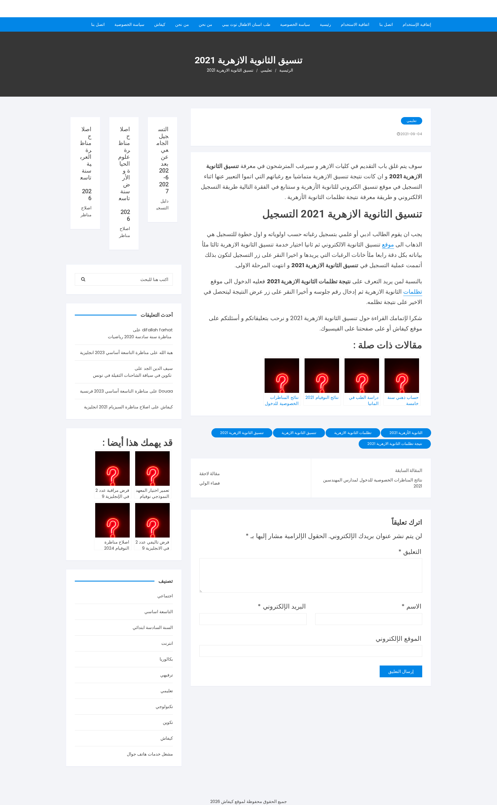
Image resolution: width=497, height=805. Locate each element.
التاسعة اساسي (158, 612)
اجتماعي (165, 596)
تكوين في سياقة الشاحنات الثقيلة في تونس (132, 375)
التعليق (409, 551)
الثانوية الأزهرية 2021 (406, 432)
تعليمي (411, 120)
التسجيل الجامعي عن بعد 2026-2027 (162, 160)
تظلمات (412, 292)
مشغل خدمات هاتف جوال (150, 754)
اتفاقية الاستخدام (355, 24)
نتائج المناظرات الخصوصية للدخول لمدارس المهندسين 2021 (372, 483)
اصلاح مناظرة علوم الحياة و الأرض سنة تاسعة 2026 (124, 174)
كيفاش (159, 24)
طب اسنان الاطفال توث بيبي (246, 24)
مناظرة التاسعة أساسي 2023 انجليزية (114, 352)
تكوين (168, 722)
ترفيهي (166, 675)
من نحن (205, 24)
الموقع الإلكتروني (398, 638)
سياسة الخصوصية (295, 24)
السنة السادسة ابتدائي (153, 627)
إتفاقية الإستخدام (417, 24)
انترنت (167, 643)
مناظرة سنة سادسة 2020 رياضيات (140, 337)
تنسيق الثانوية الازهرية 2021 (242, 432)
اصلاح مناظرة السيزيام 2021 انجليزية (117, 407)
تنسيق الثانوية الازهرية (299, 432)
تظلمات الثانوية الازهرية (352, 432)
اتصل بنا (386, 24)
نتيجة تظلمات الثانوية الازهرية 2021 (394, 443)
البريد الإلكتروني (281, 606)
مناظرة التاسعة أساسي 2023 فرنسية (114, 391)
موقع (388, 244)
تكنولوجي (164, 706)
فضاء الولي (209, 483)
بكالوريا (166, 659)
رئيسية (325, 24)
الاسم (411, 606)
